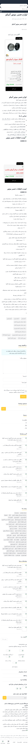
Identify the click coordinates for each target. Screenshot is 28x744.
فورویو (14, 535)
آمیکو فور (23, 318)
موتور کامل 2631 (22, 338)
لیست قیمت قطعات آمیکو (20, 548)
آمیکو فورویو (23, 517)
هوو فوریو (18, 555)
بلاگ (23, 18)
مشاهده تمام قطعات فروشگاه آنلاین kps (16, 134)
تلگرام (18, 132)
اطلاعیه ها (24, 420)
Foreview (17, 513)
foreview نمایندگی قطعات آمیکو (19, 515)
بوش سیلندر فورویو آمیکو (20, 325)
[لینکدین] (17, 689)
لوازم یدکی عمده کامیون (9, 546)
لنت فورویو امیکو (22, 544)
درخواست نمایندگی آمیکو (20, 530)
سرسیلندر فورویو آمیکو (20, 331)
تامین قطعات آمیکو (22, 521)
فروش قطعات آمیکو (21, 535)
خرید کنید (14, 88)
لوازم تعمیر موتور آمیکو (15, 72)
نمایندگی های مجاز (6, 118)
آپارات (15, 132)
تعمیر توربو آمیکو (12, 521)
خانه (26, 18)
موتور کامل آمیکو (10, 550)
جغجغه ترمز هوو (13, 528)
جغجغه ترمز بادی (22, 528)
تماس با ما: (18, 74)
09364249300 (22, 126)
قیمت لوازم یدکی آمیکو (21, 542)
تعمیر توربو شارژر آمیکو (21, 524)
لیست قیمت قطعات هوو (8, 548)
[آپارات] (24, 688)
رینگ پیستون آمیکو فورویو (20, 328)
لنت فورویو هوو (14, 544)
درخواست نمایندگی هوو (8, 530)
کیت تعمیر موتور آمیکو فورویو (19, 335)
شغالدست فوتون (14, 533)
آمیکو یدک (10, 517)
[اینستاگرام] (20, 689)
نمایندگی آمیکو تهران (21, 553)
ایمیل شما (24, 382)
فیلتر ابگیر (9, 535)
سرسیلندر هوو (23, 533)
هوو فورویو (23, 555)
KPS (10, 515)
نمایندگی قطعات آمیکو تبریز (10, 553)
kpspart (5, 515)
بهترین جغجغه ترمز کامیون (8, 519)
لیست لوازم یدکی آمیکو (21, 550)
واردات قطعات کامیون (9, 555)
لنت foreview (11, 542)
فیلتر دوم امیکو (11, 537)
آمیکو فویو (9, 318)
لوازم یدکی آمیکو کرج (21, 546)
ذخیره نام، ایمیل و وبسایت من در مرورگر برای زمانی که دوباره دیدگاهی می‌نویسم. (14, 391)
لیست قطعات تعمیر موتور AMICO (15, 79)
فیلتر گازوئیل (23, 539)
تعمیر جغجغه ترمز (10, 524)
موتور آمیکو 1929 (6, 335)
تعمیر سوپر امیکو (22, 526)
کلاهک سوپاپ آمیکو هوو (15, 71)
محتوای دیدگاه (23, 358)
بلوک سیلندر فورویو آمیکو (20, 519)
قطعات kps (16, 539)
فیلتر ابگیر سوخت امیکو (21, 537)
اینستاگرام (23, 132)
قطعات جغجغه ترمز (8, 539)
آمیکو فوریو (16, 517)
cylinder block (23, 513)
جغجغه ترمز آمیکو (13, 526)
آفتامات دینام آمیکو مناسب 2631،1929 (15, 76)
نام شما (24, 376)
